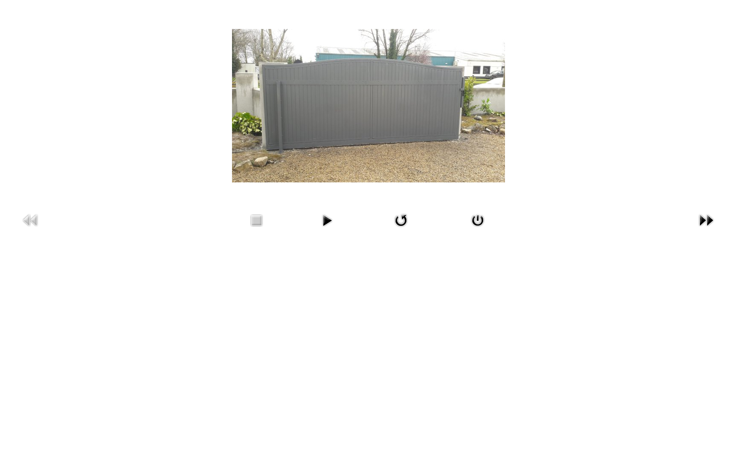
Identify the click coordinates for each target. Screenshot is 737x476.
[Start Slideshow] (327, 228)
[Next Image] (706, 228)
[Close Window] (478, 228)
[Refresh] (401, 228)
